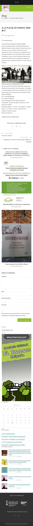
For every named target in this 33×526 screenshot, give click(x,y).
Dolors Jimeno (5, 436)
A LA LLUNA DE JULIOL (10, 433)
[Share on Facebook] (16, 126)
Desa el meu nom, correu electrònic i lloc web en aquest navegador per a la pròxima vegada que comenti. (16, 314)
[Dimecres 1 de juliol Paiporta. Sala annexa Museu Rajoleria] (4, 478)
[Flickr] (17, 2)
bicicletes (9, 116)
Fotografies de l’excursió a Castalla (14, 442)
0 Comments (19, 456)
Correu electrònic (6, 298)
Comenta (4, 276)
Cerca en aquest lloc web (7, 330)
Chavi (3, 433)
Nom (3, 291)
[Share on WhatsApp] (20, 126)
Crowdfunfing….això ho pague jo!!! (17, 439)
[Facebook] (16, 2)
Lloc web (4, 304)
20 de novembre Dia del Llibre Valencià (16, 264)
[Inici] (2, 18)
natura (17, 116)
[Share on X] (12, 126)
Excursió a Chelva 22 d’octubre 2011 (17, 436)
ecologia (13, 116)
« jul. (3, 428)
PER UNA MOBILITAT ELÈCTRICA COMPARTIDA (16, 204)
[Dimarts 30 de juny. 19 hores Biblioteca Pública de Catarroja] (4, 486)
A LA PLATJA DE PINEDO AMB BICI (16, 18)
